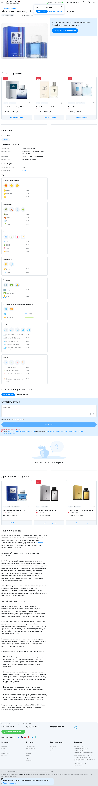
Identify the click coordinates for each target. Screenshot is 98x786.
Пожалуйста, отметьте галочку (10, 429)
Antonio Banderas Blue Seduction (14, 510)
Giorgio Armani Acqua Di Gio (45, 107)
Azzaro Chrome (73, 107)
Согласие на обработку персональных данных (21, 431)
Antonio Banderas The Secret (46, 510)
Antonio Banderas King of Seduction (15, 107)
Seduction (39, 543)
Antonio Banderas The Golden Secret (80, 510)
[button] (91, 73)
